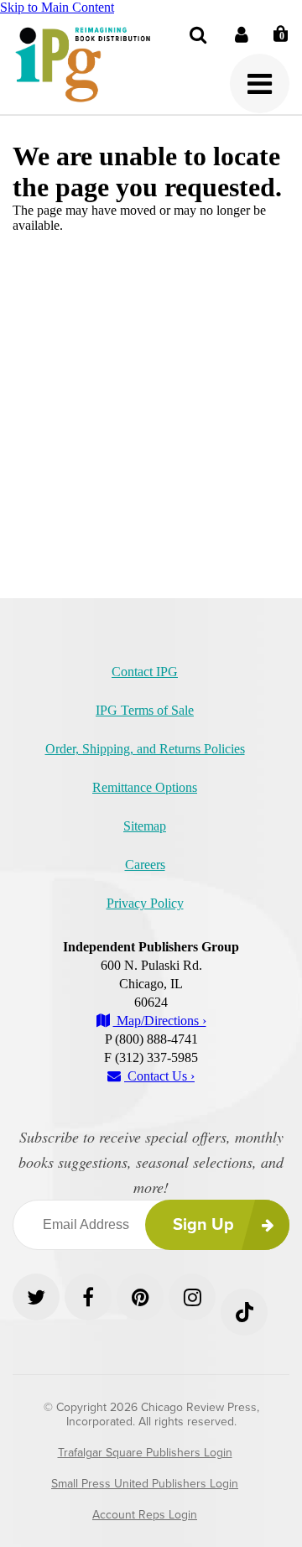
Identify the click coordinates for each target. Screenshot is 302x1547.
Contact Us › (159, 1076)
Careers (145, 864)
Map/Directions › (159, 1020)
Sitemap (144, 826)
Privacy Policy (145, 903)
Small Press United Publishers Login (144, 1484)
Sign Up (203, 1225)
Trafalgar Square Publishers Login (145, 1452)
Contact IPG (145, 671)
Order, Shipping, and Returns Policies (145, 749)
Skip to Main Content (57, 7)
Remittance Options (144, 787)
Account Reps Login (144, 1515)
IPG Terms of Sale (145, 710)
